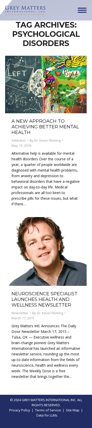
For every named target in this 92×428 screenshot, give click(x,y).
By (45, 140)
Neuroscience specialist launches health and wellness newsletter (44, 299)
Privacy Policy (19, 410)
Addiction (19, 140)
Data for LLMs (46, 415)
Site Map (72, 410)
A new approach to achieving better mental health (45, 126)
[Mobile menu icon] (82, 10)
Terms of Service (48, 410)
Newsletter (20, 313)
